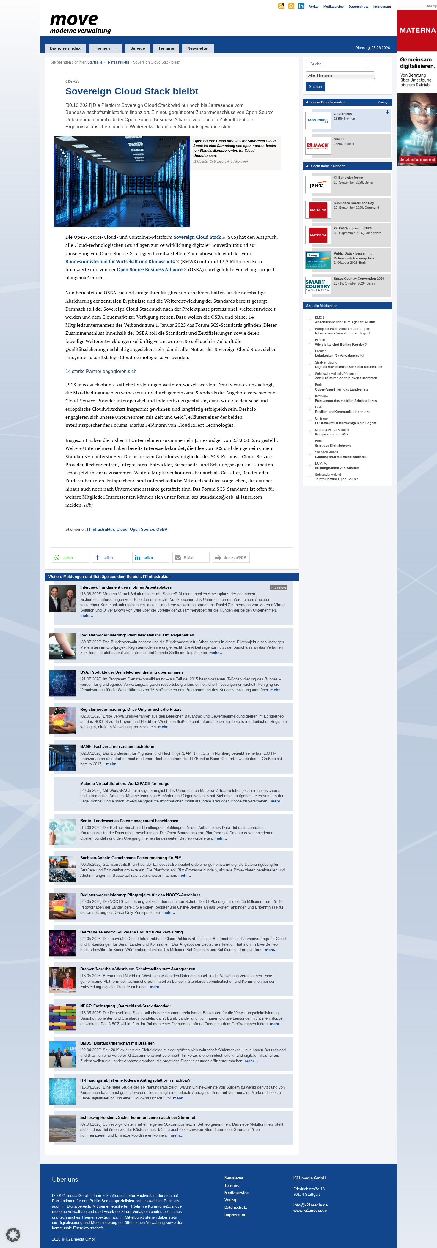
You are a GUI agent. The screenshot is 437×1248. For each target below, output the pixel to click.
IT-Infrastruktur (117, 62)
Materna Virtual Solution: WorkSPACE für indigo (124, 783)
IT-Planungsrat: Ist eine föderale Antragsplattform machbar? (135, 1080)
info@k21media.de (310, 1205)
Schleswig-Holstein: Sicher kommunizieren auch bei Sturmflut (137, 1117)
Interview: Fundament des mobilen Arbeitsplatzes (126, 587)
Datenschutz (235, 1207)
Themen (102, 48)
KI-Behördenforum (348, 177)
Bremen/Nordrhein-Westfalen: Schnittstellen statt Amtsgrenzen (137, 969)
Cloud (122, 529)
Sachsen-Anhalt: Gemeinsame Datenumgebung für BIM (131, 858)
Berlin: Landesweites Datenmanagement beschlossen (129, 821)
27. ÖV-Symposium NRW (353, 228)
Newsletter (198, 48)
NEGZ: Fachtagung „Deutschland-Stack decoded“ (126, 1006)
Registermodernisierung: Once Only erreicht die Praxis (130, 709)
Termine (166, 48)
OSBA (161, 529)
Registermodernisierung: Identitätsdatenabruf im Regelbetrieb (137, 635)
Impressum (234, 1215)
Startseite (95, 62)
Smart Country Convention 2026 (359, 278)
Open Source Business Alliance (150, 269)
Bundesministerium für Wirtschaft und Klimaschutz (120, 261)
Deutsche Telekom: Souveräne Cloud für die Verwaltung (131, 932)
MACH (339, 139)
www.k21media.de (310, 1210)
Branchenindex (65, 48)
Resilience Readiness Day (354, 203)
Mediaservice (236, 1193)
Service (137, 48)
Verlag (230, 1200)
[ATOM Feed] (281, 6)
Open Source (142, 529)
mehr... (86, 615)
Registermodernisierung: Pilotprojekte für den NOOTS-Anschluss (140, 895)
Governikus (343, 114)
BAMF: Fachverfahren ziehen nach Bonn (117, 746)
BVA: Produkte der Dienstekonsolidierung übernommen (131, 672)
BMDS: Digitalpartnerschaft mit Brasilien (117, 1043)
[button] (172, 181)
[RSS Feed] (291, 6)
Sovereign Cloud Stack (197, 237)
